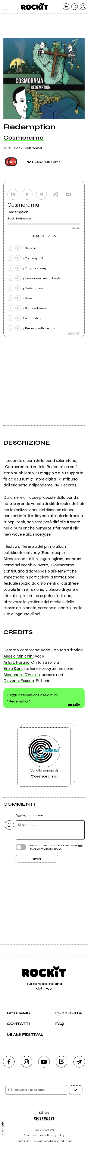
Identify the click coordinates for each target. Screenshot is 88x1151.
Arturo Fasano (16, 662)
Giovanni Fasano (18, 680)
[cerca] (74, 6)
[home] (34, 6)
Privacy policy (55, 1135)
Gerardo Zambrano (21, 650)
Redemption (17, 212)
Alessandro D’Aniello (21, 674)
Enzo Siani (12, 668)
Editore (41, 1114)
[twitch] (61, 1061)
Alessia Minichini (18, 656)
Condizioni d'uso (34, 1135)
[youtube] (44, 1061)
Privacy (2, 1130)
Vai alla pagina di (44, 773)
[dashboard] (83, 6)
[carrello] (66, 6)
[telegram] (79, 1061)
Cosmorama (23, 137)
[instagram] (26, 1061)
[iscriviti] (75, 1090)
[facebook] (9, 1061)
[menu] (5, 6)
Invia (37, 859)
